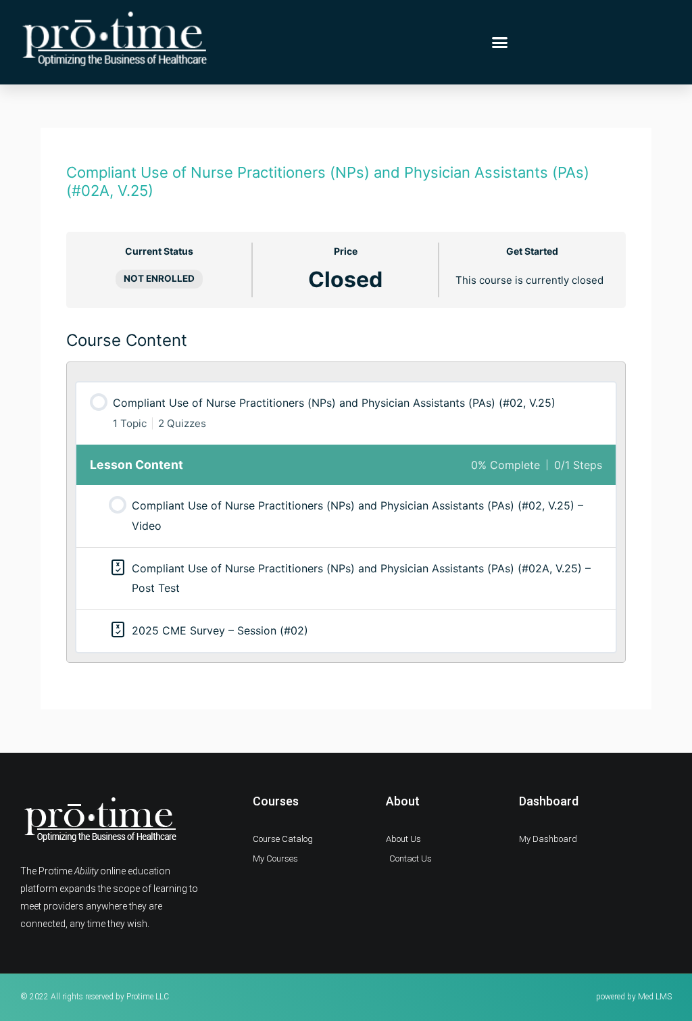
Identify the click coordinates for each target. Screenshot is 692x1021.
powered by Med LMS (634, 996)
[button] (500, 42)
